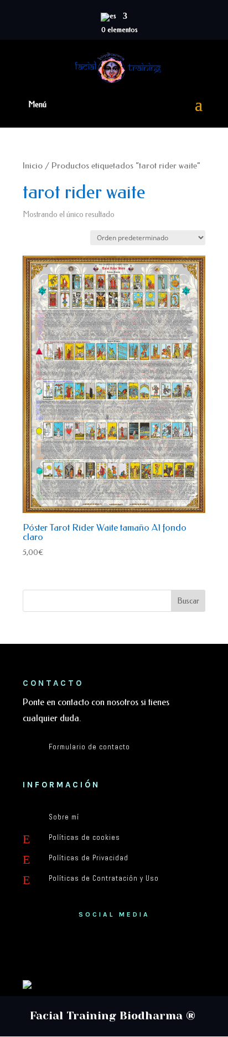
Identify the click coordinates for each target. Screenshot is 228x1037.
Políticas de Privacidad (88, 858)
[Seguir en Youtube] (114, 950)
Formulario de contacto (89, 747)
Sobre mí (64, 817)
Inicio (33, 166)
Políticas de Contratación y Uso (104, 878)
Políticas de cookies (84, 837)
